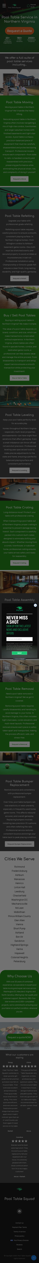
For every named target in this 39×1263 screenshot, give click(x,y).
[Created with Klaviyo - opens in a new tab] (19, 659)
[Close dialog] (35, 605)
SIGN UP (19, 653)
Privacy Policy (18, 649)
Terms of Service (26, 649)
